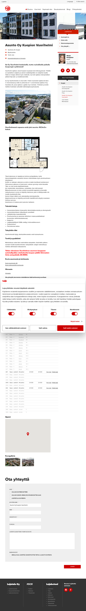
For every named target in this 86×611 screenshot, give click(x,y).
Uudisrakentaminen (14, 593)
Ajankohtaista (51, 601)
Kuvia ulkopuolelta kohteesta (14, 265)
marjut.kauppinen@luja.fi (72, 63)
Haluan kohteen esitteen (19, 492)
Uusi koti (37, 9)
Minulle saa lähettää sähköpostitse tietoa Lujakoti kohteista (32, 555)
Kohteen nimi (14, 502)
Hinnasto (8, 273)
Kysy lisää (48, 372)
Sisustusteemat (59, 9)
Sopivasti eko (47, 9)
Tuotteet (30, 588)
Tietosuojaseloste (52, 605)
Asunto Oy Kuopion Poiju (67, 92)
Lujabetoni (50, 588)
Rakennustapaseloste (67, 43)
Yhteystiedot (76, 9)
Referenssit (50, 597)
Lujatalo (4, 2)
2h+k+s (21, 348)
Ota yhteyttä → (65, 46)
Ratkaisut (30, 591)
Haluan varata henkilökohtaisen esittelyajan (26, 495)
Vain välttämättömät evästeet (15, 328)
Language (70, 1)
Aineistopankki (51, 599)
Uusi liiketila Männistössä (65, 100)
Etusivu (30, 9)
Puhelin (11, 524)
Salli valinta (43, 328)
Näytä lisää (55, 372)
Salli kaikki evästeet (70, 328)
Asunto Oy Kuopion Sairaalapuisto (67, 87)
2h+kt (20, 350)
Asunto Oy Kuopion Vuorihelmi (67, 96)
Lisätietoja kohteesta (18, 498)
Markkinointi (13, 552)
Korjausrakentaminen (14, 591)
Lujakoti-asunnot (13, 588)
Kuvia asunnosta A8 (11, 263)
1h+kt (20, 358)
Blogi (68, 9)
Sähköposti (13, 517)
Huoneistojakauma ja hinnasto (16, 58)
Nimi (11, 509)
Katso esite (64, 40)
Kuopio (63, 83)
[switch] (32, 313)
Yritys (49, 591)
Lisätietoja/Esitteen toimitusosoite (20, 531)
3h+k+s (20, 356)
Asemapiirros (65, 37)
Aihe (11, 489)
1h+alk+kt (21, 337)
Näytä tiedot (75, 321)
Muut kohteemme (68, 78)
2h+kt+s (21, 334)
